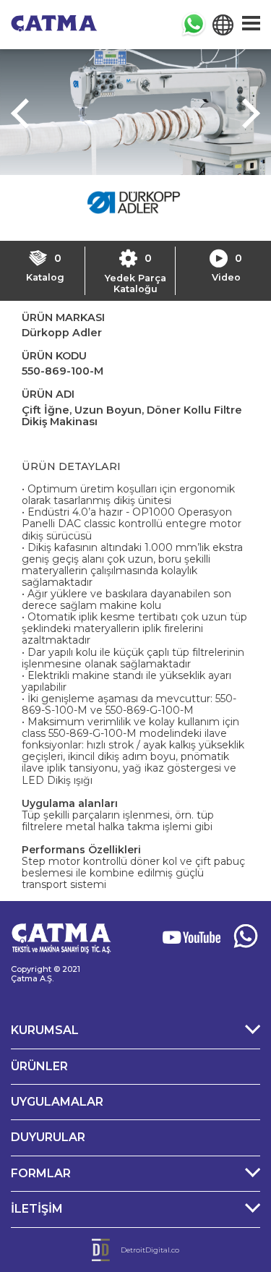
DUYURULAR (48, 1137)
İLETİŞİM (37, 1209)
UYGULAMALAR (57, 1102)
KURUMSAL (45, 1030)
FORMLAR (41, 1173)
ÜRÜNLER (39, 1066)
